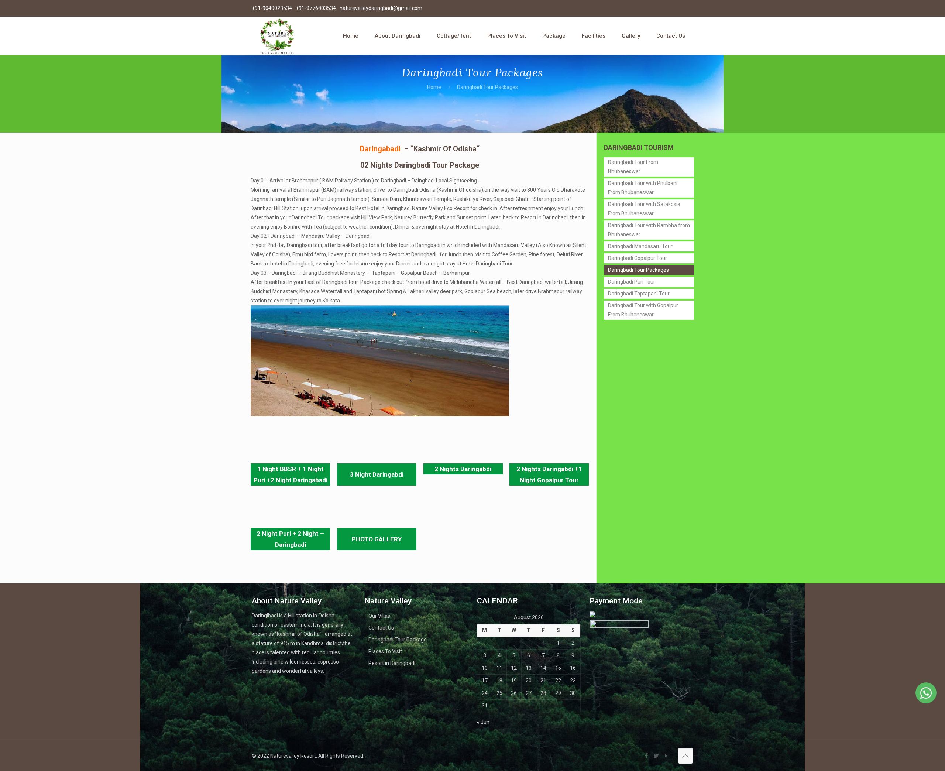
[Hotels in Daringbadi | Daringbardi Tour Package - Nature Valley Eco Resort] (277, 36)
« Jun (483, 722)
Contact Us (381, 628)
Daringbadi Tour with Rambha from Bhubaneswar (649, 229)
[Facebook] (646, 756)
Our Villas (379, 616)
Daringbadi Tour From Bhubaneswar (633, 166)
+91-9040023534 (272, 8)
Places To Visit (385, 651)
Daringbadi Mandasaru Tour (640, 246)
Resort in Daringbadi (391, 663)
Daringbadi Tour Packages (638, 270)
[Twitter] (656, 756)
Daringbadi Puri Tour (631, 282)
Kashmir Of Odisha (445, 148)
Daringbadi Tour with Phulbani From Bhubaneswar (642, 187)
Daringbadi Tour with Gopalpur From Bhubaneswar (643, 310)
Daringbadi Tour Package (397, 639)
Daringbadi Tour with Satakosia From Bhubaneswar (644, 208)
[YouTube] (666, 756)
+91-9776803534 (316, 8)
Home (434, 87)
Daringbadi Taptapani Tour (639, 294)
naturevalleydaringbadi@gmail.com (381, 8)
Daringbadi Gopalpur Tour (637, 258)
